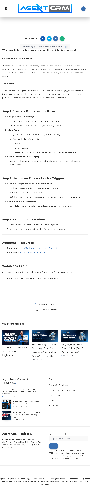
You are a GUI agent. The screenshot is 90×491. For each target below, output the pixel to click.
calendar (46, 310)
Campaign (42, 304)
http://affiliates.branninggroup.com (71, 459)
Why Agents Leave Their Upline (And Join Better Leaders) (74, 348)
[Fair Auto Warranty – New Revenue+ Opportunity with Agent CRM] (6, 404)
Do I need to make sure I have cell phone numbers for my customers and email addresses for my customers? (20, 391)
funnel (54, 310)
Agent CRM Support (57, 405)
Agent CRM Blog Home (58, 385)
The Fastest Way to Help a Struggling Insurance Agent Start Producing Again (26, 415)
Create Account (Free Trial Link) (62, 390)
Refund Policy (15, 481)
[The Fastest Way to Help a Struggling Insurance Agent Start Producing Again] (6, 415)
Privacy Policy (29, 481)
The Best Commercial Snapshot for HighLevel (14, 351)
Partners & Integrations (79, 479)
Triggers (52, 304)
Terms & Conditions (45, 481)
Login (5, 481)
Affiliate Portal (54, 400)
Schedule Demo (55, 395)
